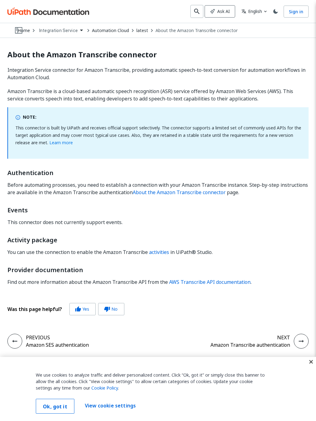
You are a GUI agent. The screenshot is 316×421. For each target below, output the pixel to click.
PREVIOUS (38, 337)
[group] (65, 309)
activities (159, 252)
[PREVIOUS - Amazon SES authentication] (14, 341)
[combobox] (61, 30)
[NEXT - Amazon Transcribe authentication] (301, 341)
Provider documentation (45, 270)
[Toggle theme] (275, 11)
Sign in (296, 11)
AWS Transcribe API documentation (210, 282)
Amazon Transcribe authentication (250, 345)
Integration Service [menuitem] (58, 30)
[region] (158, 389)
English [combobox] (251, 11)
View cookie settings (110, 405)
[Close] (311, 362)
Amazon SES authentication (57, 345)
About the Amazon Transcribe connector (197, 30)
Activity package (32, 240)
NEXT (283, 337)
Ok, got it (55, 406)
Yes (82, 309)
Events (17, 210)
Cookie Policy (104, 388)
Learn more (61, 142)
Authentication (30, 173)
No (111, 309)
